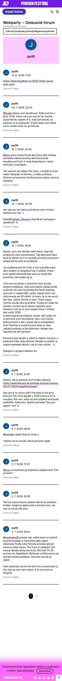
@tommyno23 (11, 537)
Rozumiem (45, 671)
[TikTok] (52, 678)
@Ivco (6, 155)
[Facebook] (35, 678)
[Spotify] (48, 678)
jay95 (15, 71)
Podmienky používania (14, 26)
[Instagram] (43, 678)
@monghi (8, 434)
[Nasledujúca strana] (36, 596)
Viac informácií (25, 670)
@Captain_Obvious (19, 219)
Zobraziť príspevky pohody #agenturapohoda (30, 31)
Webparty (12, 22)
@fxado (7, 113)
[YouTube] (39, 678)
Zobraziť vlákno (11, 88)
